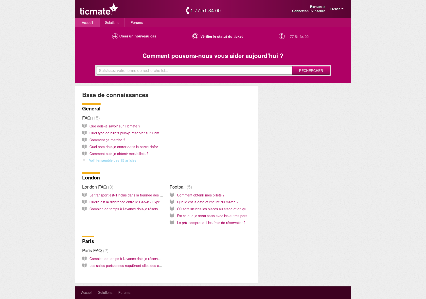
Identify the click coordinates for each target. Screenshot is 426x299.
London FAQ (97, 186)
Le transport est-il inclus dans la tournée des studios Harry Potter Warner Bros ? (151, 195)
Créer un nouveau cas (137, 36)
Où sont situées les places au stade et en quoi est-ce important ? (227, 208)
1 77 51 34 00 (205, 10)
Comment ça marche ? (107, 139)
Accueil (87, 22)
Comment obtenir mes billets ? (201, 195)
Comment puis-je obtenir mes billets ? (118, 153)
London (91, 177)
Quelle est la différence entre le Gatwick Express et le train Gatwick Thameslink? (152, 201)
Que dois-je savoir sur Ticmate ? (114, 125)
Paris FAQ (94, 250)
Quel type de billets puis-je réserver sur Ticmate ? (128, 132)
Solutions (112, 22)
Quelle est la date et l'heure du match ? (207, 201)
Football (180, 186)
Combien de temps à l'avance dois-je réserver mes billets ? (135, 208)
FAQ (90, 117)
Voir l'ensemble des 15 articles (112, 160)
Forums (137, 22)
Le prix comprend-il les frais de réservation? (211, 222)
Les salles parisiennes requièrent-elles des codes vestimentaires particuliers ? (150, 265)
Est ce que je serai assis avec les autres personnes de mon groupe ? (231, 215)
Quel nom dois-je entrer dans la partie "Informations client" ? (136, 146)
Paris (88, 241)
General (91, 108)
